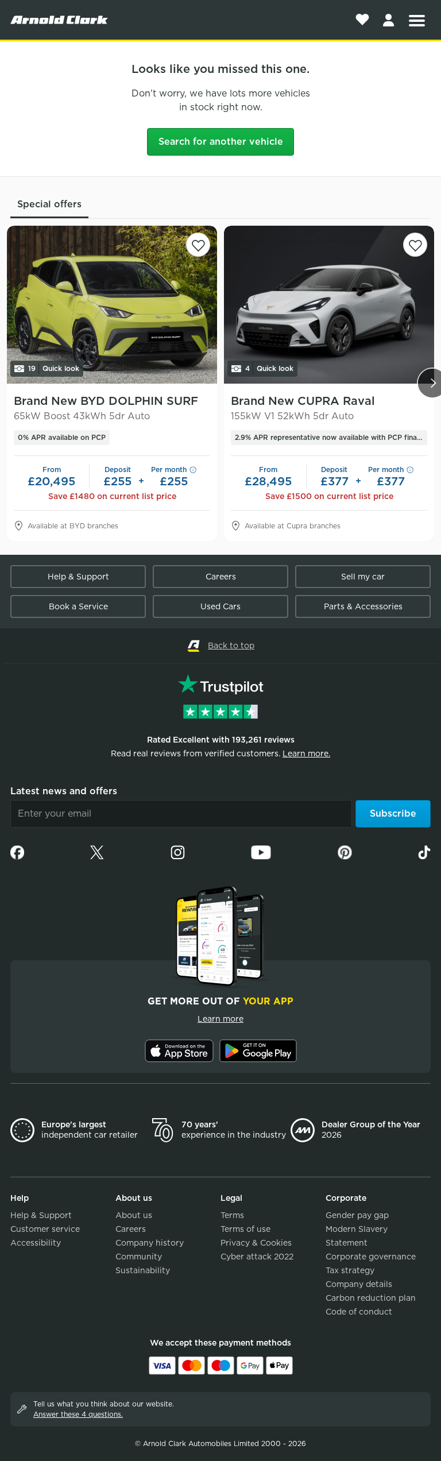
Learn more (220, 1018)
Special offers (49, 204)
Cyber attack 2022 (256, 1256)
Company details (359, 1284)
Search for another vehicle (220, 141)
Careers (221, 576)
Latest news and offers (63, 791)
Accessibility (35, 1242)
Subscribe (393, 813)
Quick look (53, 368)
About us (133, 1215)
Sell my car (363, 576)
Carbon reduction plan (371, 1297)
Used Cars (220, 606)
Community (138, 1256)
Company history (149, 1242)
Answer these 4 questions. (78, 1414)
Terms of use (245, 1229)
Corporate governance (371, 1256)
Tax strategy (350, 1270)
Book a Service (78, 606)
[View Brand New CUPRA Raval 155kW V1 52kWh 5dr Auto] (329, 305)
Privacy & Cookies (256, 1242)
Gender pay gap (357, 1215)
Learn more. (306, 753)
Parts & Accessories (363, 606)
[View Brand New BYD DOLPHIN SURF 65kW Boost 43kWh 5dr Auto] (112, 305)
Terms (232, 1215)
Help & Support (78, 576)
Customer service (45, 1229)
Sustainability (142, 1270)
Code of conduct (359, 1311)
